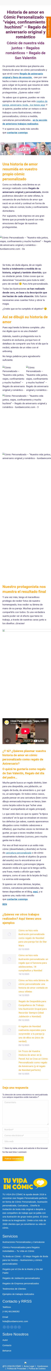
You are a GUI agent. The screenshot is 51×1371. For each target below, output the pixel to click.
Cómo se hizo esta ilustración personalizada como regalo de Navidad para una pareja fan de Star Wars (33, 938)
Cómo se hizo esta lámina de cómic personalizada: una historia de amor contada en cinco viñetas (33, 986)
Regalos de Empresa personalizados (20, 1283)
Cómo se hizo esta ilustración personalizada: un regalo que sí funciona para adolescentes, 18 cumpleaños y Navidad (33, 963)
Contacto (6, 1345)
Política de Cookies (37, 1368)
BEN (4, 904)
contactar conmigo (17, 132)
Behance (6, 1350)
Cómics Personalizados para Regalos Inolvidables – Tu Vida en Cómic (21, 1249)
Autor (5, 1340)
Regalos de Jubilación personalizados (21, 1278)
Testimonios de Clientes (14, 1289)
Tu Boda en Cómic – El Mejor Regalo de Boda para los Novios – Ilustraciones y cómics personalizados (25, 1260)
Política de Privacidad (16, 1368)
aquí (35, 891)
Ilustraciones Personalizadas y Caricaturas (23, 1242)
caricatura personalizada (18, 852)
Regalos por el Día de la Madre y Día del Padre (22, 1271)
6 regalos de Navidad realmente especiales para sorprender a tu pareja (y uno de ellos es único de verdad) (32, 1034)
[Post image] (9, 934)
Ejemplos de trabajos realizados (18, 1294)
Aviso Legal (29, 1366)
